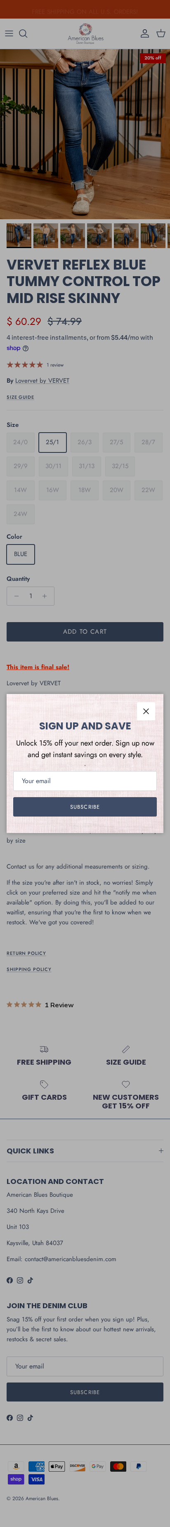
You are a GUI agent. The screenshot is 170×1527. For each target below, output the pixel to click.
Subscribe (84, 807)
